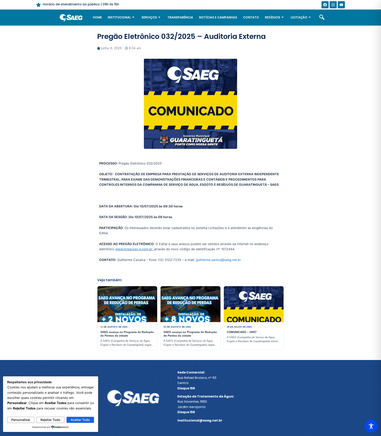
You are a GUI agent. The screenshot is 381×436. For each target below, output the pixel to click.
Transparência (180, 17)
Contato (251, 17)
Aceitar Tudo (80, 420)
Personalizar (20, 420)
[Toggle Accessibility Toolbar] (371, 426)
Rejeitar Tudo (50, 420)
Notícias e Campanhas (218, 17)
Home (97, 17)
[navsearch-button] (322, 18)
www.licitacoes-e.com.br (133, 249)
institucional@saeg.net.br (199, 420)
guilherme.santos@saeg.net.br (218, 260)
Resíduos (272, 17)
